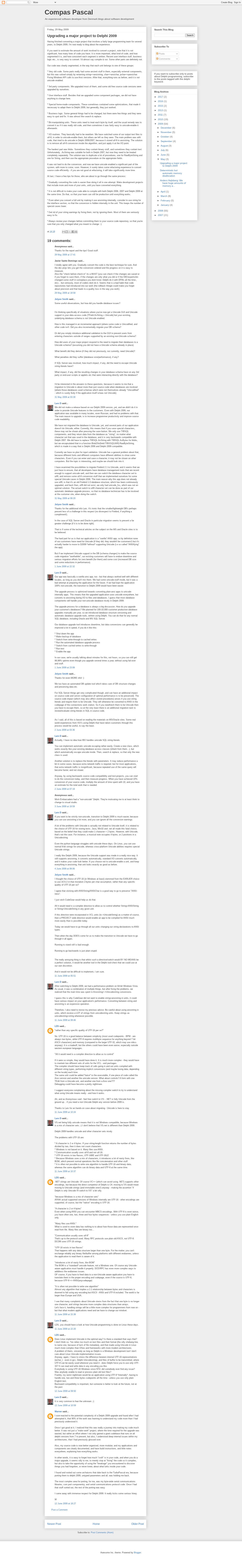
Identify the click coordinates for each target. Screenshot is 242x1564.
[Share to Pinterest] (76, 231)
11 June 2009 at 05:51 (65, 976)
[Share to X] (69, 231)
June (163, 154)
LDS (57, 1026)
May (163, 159)
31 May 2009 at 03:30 (65, 397)
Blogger (137, 1552)
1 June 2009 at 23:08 (65, 667)
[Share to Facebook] (73, 231)
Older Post (137, 1524)
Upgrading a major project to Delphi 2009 (173, 164)
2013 (161, 110)
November (166, 132)
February (166, 200)
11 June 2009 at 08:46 (65, 1020)
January (165, 205)
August (165, 145)
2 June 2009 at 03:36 (65, 730)
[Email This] (63, 231)
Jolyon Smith (61, 299)
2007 (161, 215)
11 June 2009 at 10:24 (65, 1112)
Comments (164, 58)
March (164, 196)
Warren (58, 1411)
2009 (161, 123)
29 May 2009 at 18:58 (65, 293)
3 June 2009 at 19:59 (65, 806)
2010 (161, 119)
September (167, 141)
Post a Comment (59, 1510)
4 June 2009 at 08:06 (65, 868)
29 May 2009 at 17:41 (65, 254)
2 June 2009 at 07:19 (65, 789)
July (163, 150)
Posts (161, 53)
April (163, 191)
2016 (161, 101)
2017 (161, 96)
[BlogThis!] (66, 231)
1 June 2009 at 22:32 (65, 566)
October (165, 136)
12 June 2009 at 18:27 (65, 1503)
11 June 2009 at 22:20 (65, 1329)
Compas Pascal (69, 12)
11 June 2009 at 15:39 (65, 1314)
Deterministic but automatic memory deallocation (171, 173)
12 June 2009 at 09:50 (65, 1391)
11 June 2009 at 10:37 (65, 1171)
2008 (161, 210)
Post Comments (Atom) (102, 1532)
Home (96, 1524)
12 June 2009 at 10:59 (65, 1405)
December (166, 127)
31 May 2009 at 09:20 (65, 498)
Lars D (58, 403)
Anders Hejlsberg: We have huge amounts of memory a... (173, 183)
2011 (160, 114)
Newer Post (54, 1524)
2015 (161, 106)
